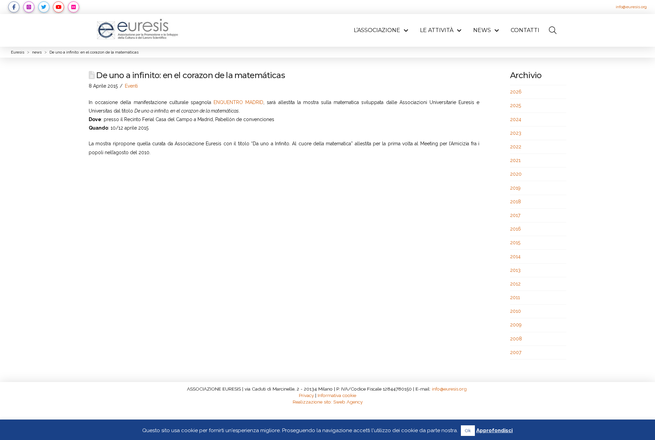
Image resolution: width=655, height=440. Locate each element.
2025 (515, 105)
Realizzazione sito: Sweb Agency (328, 402)
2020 (516, 174)
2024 (515, 119)
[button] (552, 30)
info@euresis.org (631, 6)
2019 (515, 188)
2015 (515, 242)
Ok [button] (468, 430)
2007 (515, 352)
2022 (515, 146)
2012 (515, 284)
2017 (515, 215)
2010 (515, 311)
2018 (515, 201)
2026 (516, 91)
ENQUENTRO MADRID (238, 102)
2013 (515, 270)
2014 (515, 256)
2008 (516, 338)
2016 (515, 229)
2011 (515, 297)
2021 (515, 160)
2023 (515, 133)
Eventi (131, 86)
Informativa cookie (337, 395)
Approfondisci (494, 430)
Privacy (306, 395)
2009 (516, 324)
